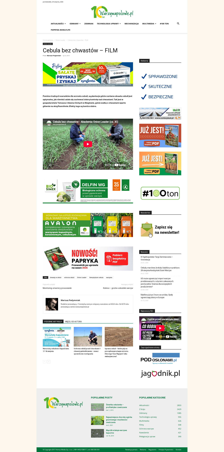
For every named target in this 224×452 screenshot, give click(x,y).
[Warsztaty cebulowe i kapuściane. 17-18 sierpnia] (57, 336)
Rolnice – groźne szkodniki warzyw (118, 288)
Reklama (143, 449)
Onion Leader (60, 40)
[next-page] (48, 361)
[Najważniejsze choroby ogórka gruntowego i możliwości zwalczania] (97, 420)
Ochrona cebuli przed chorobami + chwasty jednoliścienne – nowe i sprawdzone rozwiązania (87, 351)
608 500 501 (95, 449)
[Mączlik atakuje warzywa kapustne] (97, 433)
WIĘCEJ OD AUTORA (73, 322)
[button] (178, 24)
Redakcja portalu (131, 449)
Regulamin (152, 449)
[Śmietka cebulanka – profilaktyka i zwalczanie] (97, 407)
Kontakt (178, 449)
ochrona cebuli (69, 277)
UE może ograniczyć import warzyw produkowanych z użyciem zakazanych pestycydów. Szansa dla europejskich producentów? (157, 282)
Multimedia (148, 23)
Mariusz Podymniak (54, 56)
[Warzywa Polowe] (112, 12)
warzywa (109, 277)
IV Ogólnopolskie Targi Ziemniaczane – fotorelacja (157, 258)
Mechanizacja (132, 23)
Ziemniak (88, 23)
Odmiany (74, 23)
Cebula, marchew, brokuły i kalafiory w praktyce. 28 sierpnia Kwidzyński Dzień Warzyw (160, 269)
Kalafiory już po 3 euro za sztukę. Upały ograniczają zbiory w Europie (157, 296)
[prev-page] (44, 361)
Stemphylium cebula (96, 277)
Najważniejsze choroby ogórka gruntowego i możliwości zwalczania (119, 419)
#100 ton (164, 23)
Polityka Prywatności (166, 449)
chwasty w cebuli (55, 277)
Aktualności (57, 23)
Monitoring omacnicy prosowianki (57, 288)
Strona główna (48, 40)
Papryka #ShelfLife (60, 30)
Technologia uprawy (108, 23)
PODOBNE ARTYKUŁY (53, 322)
